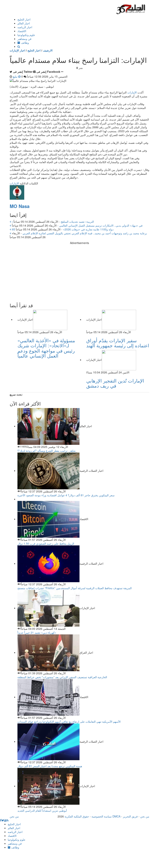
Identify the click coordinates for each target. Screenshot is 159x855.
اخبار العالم (23, 23)
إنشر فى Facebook (48, 72)
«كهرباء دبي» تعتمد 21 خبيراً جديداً (36, 632)
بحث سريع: (16, 394)
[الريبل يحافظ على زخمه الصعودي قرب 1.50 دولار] (48, 519)
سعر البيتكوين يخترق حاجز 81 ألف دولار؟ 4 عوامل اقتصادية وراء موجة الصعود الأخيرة (66, 495)
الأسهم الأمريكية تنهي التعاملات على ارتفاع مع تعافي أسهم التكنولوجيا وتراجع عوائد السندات (69, 721)
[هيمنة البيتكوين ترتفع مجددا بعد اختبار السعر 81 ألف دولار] (48, 741)
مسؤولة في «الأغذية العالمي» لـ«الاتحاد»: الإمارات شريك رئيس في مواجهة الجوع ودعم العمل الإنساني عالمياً (46, 348)
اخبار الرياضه (24, 27)
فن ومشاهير (24, 39)
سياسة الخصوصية (102, 816)
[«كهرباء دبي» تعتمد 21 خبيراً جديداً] (48, 608)
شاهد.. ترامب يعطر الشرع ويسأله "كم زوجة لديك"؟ (46, 451)
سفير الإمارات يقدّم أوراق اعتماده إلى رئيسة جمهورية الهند (117, 343)
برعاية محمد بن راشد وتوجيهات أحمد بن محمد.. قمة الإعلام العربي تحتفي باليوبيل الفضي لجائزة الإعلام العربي (79, 233)
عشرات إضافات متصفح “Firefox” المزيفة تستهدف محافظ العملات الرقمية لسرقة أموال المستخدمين (74, 588)
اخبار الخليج (23, 19)
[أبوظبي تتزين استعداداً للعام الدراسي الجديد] (48, 786)
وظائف (24, 43)
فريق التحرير (130, 816)
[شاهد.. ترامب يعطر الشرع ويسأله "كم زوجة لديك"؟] (48, 426)
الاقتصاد (21, 31)
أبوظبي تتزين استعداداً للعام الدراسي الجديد (42, 810)
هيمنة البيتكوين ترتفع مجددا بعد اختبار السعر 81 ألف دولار (49, 766)
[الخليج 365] (130, 8)
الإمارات (132, 92)
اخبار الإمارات (17, 50)
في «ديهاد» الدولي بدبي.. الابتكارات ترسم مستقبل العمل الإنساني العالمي (77, 225)
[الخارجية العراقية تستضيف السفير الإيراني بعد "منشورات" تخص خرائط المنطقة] (48, 652)
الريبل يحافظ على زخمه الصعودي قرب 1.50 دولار (45, 543)
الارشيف (48, 50)
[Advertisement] (79, 272)
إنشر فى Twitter (23, 72)
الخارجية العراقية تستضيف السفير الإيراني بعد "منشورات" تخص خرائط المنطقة (62, 677)
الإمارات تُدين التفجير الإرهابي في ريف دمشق (115, 383)
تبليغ (15, 76)
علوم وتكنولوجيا (26, 35)
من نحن (144, 816)
